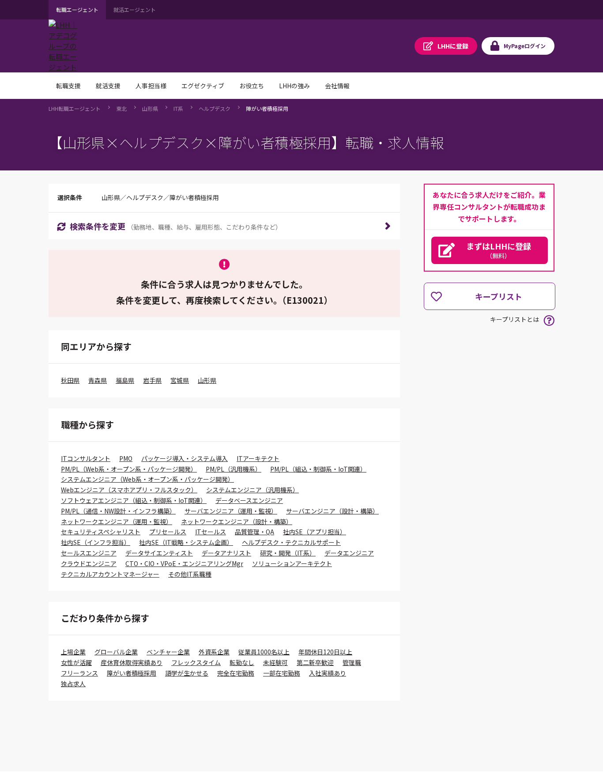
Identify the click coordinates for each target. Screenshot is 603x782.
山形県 (150, 108)
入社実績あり (327, 673)
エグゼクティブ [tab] (202, 85)
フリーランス (79, 673)
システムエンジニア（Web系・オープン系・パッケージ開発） (147, 479)
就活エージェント (134, 9)
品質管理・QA (254, 531)
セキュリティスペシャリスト (100, 531)
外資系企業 (214, 651)
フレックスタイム (196, 662)
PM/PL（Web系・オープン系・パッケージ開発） (129, 469)
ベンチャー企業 (168, 651)
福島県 (125, 380)
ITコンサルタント (85, 458)
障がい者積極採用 (267, 108)
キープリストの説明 (548, 320)
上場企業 (73, 651)
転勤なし (242, 662)
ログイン (525, 45)
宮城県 (179, 380)
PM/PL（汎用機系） (233, 469)
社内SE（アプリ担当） (314, 531)
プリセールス (167, 531)
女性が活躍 (76, 662)
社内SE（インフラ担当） (95, 542)
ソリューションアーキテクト (292, 563)
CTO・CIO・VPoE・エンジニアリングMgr (184, 563)
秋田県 (70, 380)
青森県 (97, 380)
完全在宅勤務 (235, 673)
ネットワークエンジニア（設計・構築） (236, 521)
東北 (121, 108)
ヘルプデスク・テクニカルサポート (291, 542)
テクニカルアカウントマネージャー (110, 574)
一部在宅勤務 (281, 673)
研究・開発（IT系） (288, 552)
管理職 (352, 662)
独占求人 (73, 683)
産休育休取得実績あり (131, 662)
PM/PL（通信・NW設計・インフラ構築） (118, 510)
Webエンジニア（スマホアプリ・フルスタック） (129, 489)
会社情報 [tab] (337, 85)
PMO (125, 458)
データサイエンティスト (159, 552)
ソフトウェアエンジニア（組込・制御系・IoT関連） (134, 500)
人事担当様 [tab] (151, 85)
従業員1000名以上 (264, 651)
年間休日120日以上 (325, 651)
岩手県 (152, 380)
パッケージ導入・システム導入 (184, 458)
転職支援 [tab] (68, 85)
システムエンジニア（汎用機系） (252, 489)
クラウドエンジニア (89, 563)
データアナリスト (226, 552)
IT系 (178, 108)
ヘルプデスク (214, 108)
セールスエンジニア (89, 552)
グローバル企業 (116, 651)
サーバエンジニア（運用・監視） (231, 510)
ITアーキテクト (258, 458)
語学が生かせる (186, 673)
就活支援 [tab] (108, 85)
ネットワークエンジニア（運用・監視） (116, 521)
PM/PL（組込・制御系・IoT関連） (318, 469)
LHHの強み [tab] (294, 85)
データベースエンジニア (249, 500)
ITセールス (210, 531)
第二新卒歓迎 (315, 662)
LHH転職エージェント (75, 108)
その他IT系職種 (189, 574)
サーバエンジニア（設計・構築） (332, 510)
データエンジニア (349, 552)
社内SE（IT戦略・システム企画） (186, 542)
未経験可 (275, 662)
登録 (452, 46)
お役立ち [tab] (251, 85)
